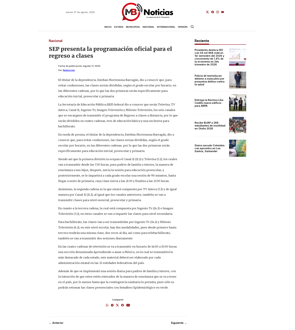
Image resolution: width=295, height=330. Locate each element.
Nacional (148, 27)
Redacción (69, 70)
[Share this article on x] (117, 305)
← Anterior (56, 323)
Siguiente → (179, 323)
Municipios (133, 27)
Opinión (182, 27)
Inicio (107, 27)
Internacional (166, 27)
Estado (118, 27)
